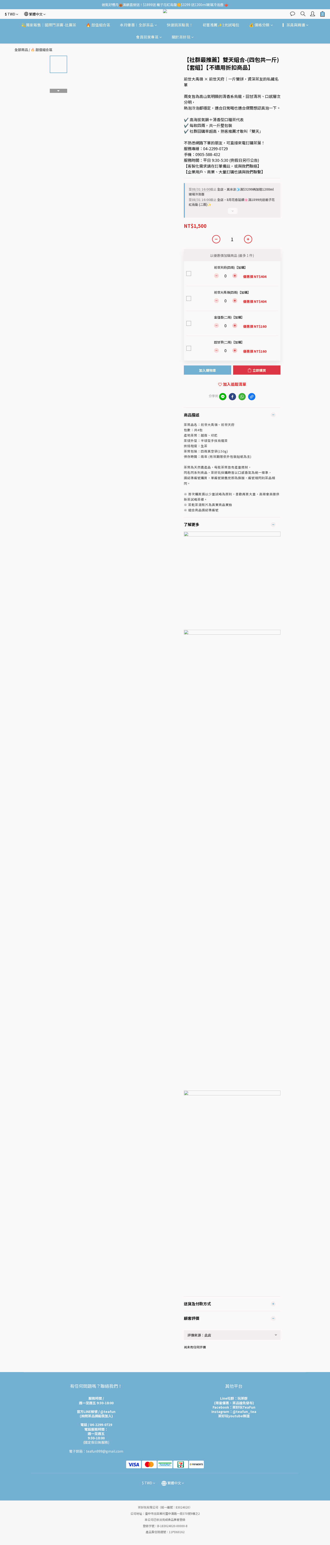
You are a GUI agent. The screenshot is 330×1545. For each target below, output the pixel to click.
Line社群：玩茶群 (234, 1398)
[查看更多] (232, 213)
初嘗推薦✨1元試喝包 (221, 24)
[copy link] (251, 396)
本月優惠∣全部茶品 (137, 24)
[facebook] (232, 396)
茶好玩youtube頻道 (234, 1415)
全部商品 (21, 49)
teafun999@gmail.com (104, 1451)
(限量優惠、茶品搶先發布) (234, 1402)
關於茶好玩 (181, 37)
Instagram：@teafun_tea (233, 1411)
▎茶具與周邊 (294, 24)
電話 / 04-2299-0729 (96, 1424)
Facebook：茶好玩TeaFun (234, 1407)
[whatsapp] (242, 396)
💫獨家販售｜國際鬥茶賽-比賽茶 (48, 24)
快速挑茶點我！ (180, 24)
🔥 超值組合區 (98, 24)
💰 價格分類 (259, 24)
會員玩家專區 (147, 37)
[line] (222, 396)
